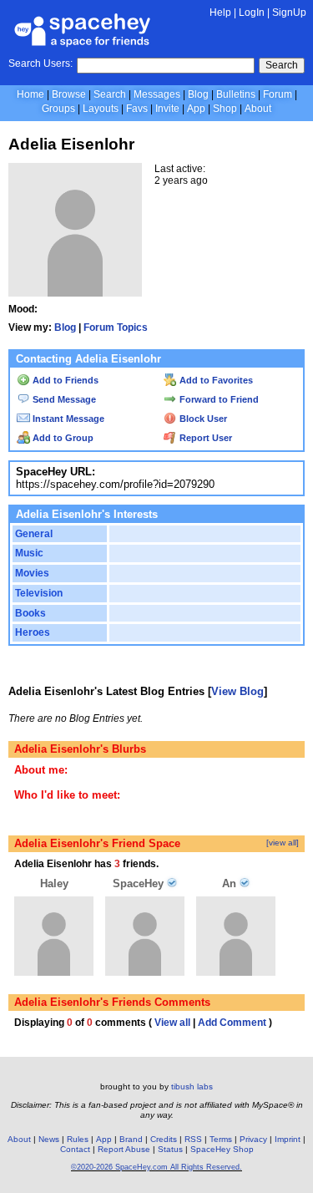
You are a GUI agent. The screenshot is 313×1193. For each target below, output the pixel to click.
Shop (225, 108)
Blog (198, 94)
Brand (131, 1139)
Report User (204, 438)
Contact (75, 1149)
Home (30, 94)
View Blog (237, 691)
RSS (193, 1139)
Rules (77, 1139)
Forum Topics (115, 327)
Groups (58, 108)
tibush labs (192, 1086)
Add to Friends (64, 380)
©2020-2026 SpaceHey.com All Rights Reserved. (156, 1167)
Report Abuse (124, 1149)
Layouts (101, 108)
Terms (221, 1139)
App (196, 108)
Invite (167, 108)
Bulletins (235, 94)
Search (281, 65)
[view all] (282, 842)
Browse (69, 94)
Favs (137, 108)
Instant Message (67, 419)
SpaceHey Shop (222, 1149)
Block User (202, 419)
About (258, 108)
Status (170, 1149)
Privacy (253, 1139)
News (48, 1139)
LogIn (252, 12)
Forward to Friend (218, 399)
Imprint (287, 1139)
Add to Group (61, 438)
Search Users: (40, 63)
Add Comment (232, 1022)
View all (172, 1022)
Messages (157, 94)
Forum (277, 94)
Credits (163, 1139)
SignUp (289, 12)
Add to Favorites (215, 380)
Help (220, 12)
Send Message (63, 399)
